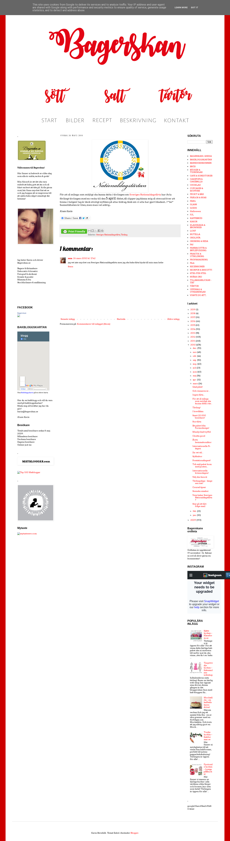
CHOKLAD (195, 185)
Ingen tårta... (198, 394)
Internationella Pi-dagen (201, 447)
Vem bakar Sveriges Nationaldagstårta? (202, 497)
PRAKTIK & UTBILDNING (197, 254)
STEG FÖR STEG (198, 273)
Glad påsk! (197, 387)
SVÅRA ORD (196, 276)
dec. (195, 348)
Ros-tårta (196, 421)
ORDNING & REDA (199, 241)
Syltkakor (197, 456)
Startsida (121, 319)
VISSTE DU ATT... (198, 295)
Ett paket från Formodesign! (200, 426)
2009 (193, 520)
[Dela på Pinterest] (102, 230)
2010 (193, 344)
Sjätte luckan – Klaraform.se (208, 634)
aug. (195, 364)
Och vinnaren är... (201, 391)
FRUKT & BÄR (197, 194)
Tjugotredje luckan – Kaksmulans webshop (208, 669)
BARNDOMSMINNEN (200, 163)
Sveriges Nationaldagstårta (145, 194)
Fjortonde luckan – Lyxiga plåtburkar (208, 769)
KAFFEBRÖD (196, 218)
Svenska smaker (200, 491)
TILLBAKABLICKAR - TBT (200, 281)
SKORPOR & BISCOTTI (201, 270)
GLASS (193, 204)
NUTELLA (195, 234)
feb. (195, 511)
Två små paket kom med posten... (202, 465)
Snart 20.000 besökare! (199, 416)
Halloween (195, 211)
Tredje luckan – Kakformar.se (208, 736)
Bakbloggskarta (27, 392)
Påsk (192, 263)
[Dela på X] (95, 230)
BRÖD (193, 166)
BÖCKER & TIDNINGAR (196, 171)
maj (195, 375)
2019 (193, 309)
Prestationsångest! (201, 460)
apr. (195, 379)
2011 (193, 341)
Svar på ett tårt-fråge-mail (199, 505)
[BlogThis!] (92, 230)
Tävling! (196, 407)
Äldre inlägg (173, 319)
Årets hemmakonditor (201, 440)
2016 (193, 321)
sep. (195, 360)
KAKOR (193, 221)
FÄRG (193, 201)
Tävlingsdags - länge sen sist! (202, 482)
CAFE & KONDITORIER (201, 175)
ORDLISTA (195, 237)
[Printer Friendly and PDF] (74, 232)
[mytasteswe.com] (27, 533)
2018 (193, 313)
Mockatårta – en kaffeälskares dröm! (208, 702)
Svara (70, 266)
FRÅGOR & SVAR (198, 197)
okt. (195, 356)
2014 (193, 329)
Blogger (134, 833)
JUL (192, 214)
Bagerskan (21, 313)
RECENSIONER (197, 266)
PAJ (191, 244)
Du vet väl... (197, 452)
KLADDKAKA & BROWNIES (197, 226)
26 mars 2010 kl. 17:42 (84, 258)
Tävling (124, 235)
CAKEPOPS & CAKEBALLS (196, 180)
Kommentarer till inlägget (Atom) (93, 324)
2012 (193, 337)
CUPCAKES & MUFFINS (196, 189)
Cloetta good (198, 436)
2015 (193, 325)
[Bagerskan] (18, 316)
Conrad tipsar (199, 487)
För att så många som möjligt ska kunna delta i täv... (202, 401)
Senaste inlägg (68, 319)
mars (195, 383)
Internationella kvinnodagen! (200, 471)
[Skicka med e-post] (89, 230)
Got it (194, 7)
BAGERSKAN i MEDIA (201, 156)
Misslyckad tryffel (201, 432)
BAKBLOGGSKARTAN (201, 159)
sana (70, 258)
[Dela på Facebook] (99, 230)
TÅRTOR (194, 286)
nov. (195, 352)
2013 (193, 333)
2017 (193, 317)
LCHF (193, 230)
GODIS (193, 208)
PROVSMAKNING (199, 259)
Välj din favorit (199, 477)
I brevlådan (197, 411)
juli (195, 367)
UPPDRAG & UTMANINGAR (198, 290)
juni (195, 371)
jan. (195, 515)
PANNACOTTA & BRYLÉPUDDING (198, 249)
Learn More (181, 7)
